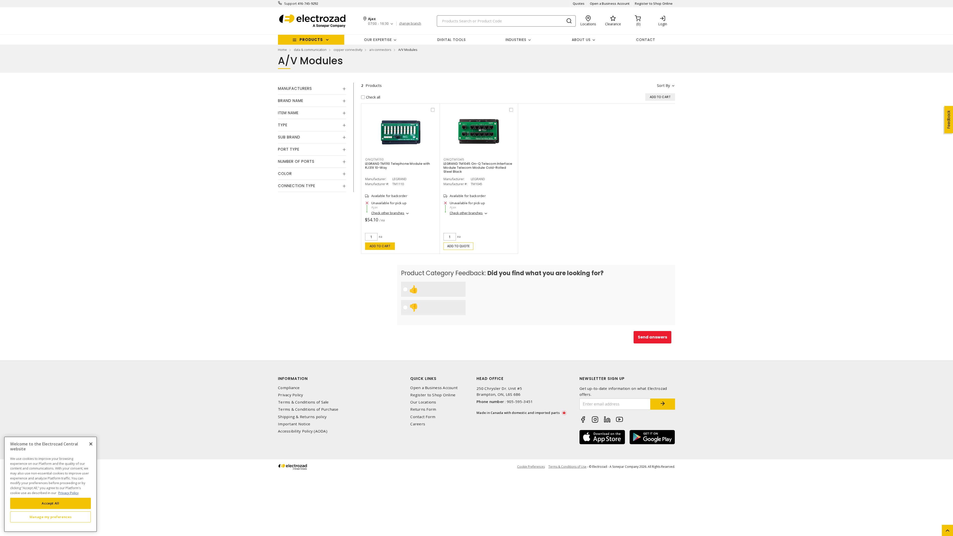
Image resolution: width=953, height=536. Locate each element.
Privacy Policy (290, 395)
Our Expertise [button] (378, 39)
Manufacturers (295, 88)
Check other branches (387, 213)
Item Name (288, 112)
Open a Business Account (610, 3)
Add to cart (380, 246)
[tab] (312, 89)
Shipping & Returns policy (302, 416)
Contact (645, 39)
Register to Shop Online (654, 3)
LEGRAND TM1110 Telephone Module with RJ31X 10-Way (397, 166)
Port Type (288, 149)
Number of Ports (296, 161)
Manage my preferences (51, 516)
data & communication (310, 49)
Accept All (50, 503)
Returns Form (423, 409)
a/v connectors (380, 49)
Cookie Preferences (531, 466)
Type (282, 125)
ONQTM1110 (374, 159)
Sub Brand (289, 137)
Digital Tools (451, 39)
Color (285, 173)
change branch (410, 24)
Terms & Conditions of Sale (303, 402)
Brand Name (290, 100)
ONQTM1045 (453, 159)
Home (282, 49)
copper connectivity (348, 49)
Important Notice (294, 424)
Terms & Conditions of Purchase (308, 409)
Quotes (579, 3)
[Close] (90, 443)
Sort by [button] (663, 85)
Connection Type (296, 185)
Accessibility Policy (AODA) (302, 431)
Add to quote (458, 246)
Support (290, 3)
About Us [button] (581, 39)
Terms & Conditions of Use (567, 467)
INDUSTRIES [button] (516, 39)
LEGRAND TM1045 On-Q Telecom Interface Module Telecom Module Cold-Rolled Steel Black (477, 168)
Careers (417, 424)
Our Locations (423, 402)
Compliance (289, 387)
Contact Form (422, 416)
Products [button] (311, 39)
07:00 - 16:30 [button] (378, 24)
